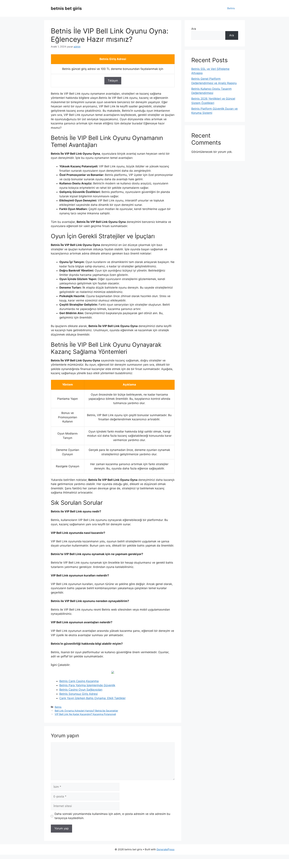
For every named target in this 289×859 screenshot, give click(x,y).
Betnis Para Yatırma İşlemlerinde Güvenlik (87, 685)
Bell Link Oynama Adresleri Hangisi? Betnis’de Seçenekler (86, 710)
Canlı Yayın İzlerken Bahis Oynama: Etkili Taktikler (92, 698)
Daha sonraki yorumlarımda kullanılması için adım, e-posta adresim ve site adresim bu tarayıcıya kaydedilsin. (112, 816)
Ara (193, 28)
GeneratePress (165, 849)
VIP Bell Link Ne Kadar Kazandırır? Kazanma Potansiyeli (85, 714)
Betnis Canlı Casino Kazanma (79, 681)
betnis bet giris (66, 8)
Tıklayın (113, 80)
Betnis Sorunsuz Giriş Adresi (78, 693)
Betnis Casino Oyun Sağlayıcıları (80, 689)
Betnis (231, 8)
